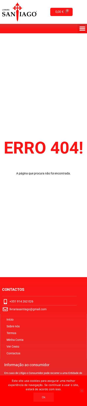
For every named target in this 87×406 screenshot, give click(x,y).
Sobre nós (13, 326)
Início (10, 319)
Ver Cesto (13, 346)
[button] (82, 28)
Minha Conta (15, 339)
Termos (11, 333)
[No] (82, 390)
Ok (43, 397)
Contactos (13, 353)
